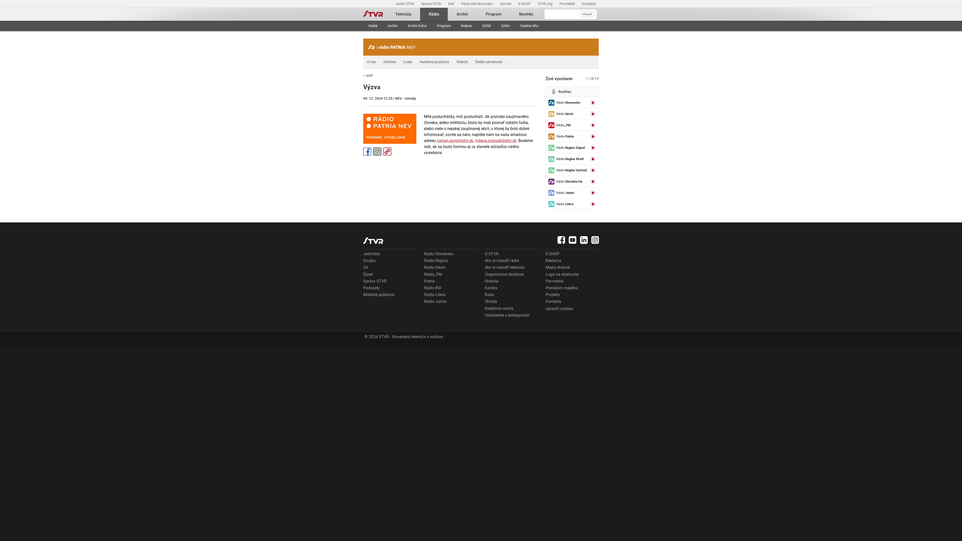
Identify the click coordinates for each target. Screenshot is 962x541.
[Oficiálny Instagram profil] (595, 240)
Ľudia (407, 62)
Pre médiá (567, 4)
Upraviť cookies (559, 308)
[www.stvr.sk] (373, 240)
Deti (451, 4)
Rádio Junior (435, 301)
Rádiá (373, 26)
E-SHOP (524, 4)
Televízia (403, 14)
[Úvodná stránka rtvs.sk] (373, 14)
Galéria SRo (529, 26)
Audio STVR (405, 4)
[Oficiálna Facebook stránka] (561, 240)
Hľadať (587, 14)
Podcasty (371, 288)
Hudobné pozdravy (434, 62)
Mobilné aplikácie (378, 294)
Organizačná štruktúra (504, 274)
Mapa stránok (558, 267)
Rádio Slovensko (439, 253)
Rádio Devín (434, 267)
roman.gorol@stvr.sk (455, 140)
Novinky (526, 14)
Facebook (367, 152)
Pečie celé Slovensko (477, 4)
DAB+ (505, 26)
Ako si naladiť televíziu (505, 267)
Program (444, 26)
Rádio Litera (434, 294)
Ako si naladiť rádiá (502, 260)
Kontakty (589, 4)
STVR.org (545, 4)
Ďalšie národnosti (488, 62)
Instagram (377, 152)
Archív (393, 26)
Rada (489, 294)
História (390, 62)
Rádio (434, 14)
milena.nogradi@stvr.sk (495, 140)
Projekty (553, 294)
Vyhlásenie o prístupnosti (507, 315)
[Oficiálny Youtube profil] (573, 240)
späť (368, 75)
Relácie (466, 26)
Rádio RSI (432, 288)
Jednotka (371, 253)
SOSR (486, 26)
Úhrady (491, 301)
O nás (371, 62)
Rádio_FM (433, 274)
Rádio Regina (436, 260)
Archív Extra (417, 26)
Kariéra (491, 288)
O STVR (492, 253)
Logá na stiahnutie (562, 274)
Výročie (506, 4)
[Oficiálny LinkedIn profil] (584, 240)
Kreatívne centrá (499, 308)
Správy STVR (431, 4)
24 (365, 267)
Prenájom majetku (562, 288)
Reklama (553, 260)
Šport (368, 274)
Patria (429, 281)
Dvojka (369, 260)
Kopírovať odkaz (387, 152)
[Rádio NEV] (393, 47)
